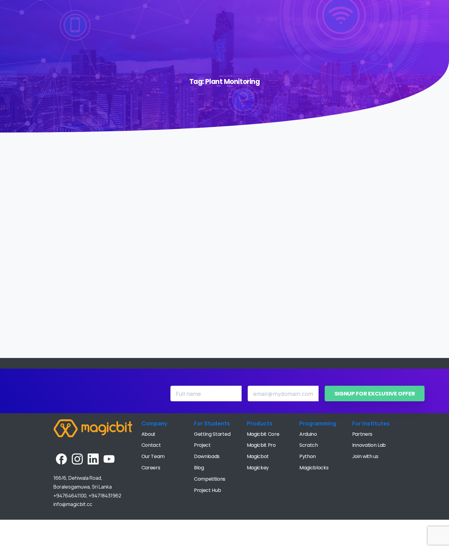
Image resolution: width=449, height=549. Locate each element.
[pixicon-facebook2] (61, 458)
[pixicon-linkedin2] (93, 458)
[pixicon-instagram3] (77, 458)
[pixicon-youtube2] (109, 458)
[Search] (432, 12)
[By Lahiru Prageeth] (130, 277)
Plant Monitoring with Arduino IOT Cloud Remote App (191, 303)
